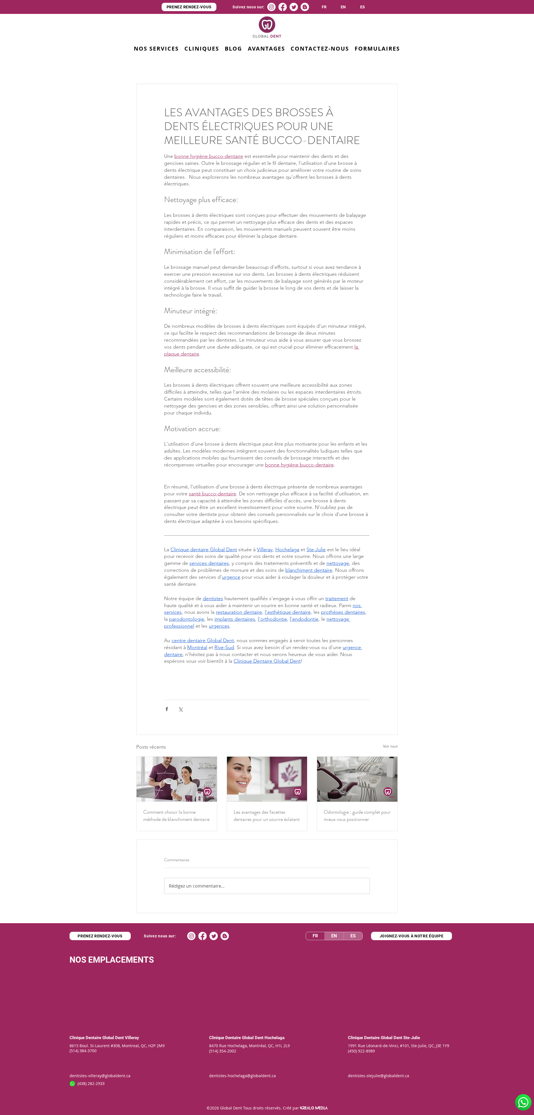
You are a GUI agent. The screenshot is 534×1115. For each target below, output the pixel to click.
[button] (266, 49)
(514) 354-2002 (222, 1051)
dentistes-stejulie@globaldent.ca (378, 1075)
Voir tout (390, 746)
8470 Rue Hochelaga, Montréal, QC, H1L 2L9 (249, 1045)
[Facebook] (282, 7)
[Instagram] (271, 7)
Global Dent (113, 1037)
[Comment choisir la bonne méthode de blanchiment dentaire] (177, 779)
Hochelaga (274, 1037)
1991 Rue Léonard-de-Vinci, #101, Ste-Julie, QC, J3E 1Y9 (398, 1045)
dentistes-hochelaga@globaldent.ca (242, 1075)
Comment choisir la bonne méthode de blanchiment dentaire (176, 815)
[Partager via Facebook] (166, 709)
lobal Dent (254, 1037)
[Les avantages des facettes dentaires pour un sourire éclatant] (267, 779)
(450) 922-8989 (361, 1051)
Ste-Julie (411, 1037)
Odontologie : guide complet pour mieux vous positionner (357, 815)
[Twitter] (294, 7)
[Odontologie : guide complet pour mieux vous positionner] (357, 779)
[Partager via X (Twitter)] (180, 709)
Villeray (132, 1037)
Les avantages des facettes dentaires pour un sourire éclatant (267, 815)
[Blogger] (305, 7)
